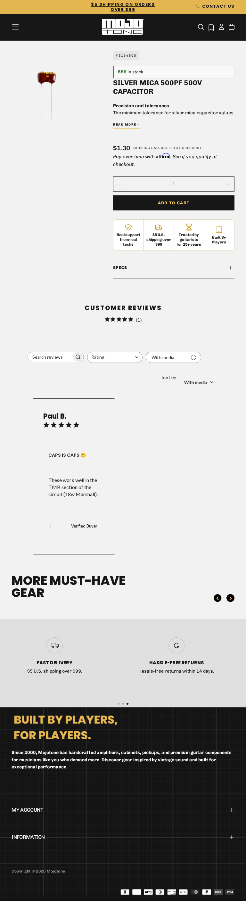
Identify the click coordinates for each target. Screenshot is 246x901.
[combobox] (115, 357)
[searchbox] (50, 357)
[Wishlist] (211, 27)
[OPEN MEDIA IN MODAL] (72, 111)
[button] (15, 27)
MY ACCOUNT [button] (27, 810)
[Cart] (231, 27)
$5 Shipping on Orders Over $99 (123, 6)
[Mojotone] (66, 727)
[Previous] (217, 598)
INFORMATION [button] (28, 837)
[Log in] (221, 27)
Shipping (141, 148)
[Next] (230, 598)
